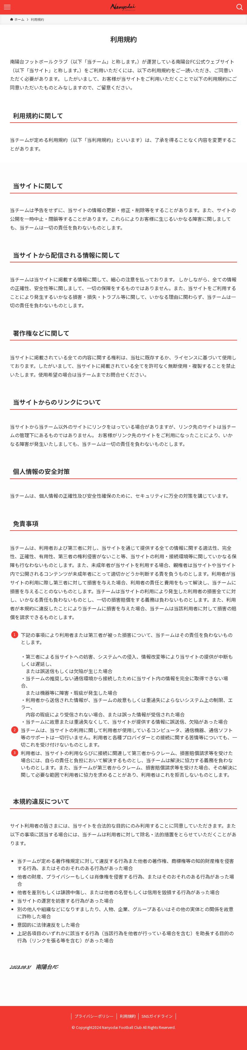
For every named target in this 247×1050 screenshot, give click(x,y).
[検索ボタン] (240, 7)
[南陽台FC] (123, 7)
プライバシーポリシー (94, 1016)
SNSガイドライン (157, 1016)
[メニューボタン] (7, 7)
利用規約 (128, 1016)
